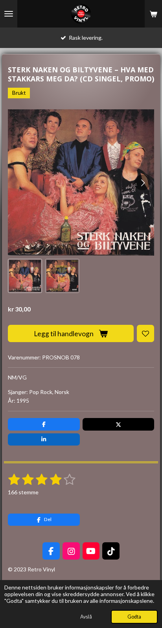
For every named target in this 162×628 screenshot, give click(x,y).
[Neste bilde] (142, 182)
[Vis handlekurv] (153, 14)
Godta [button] (134, 617)
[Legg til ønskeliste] (145, 333)
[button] (25, 276)
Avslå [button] (86, 617)
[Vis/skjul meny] (8, 14)
